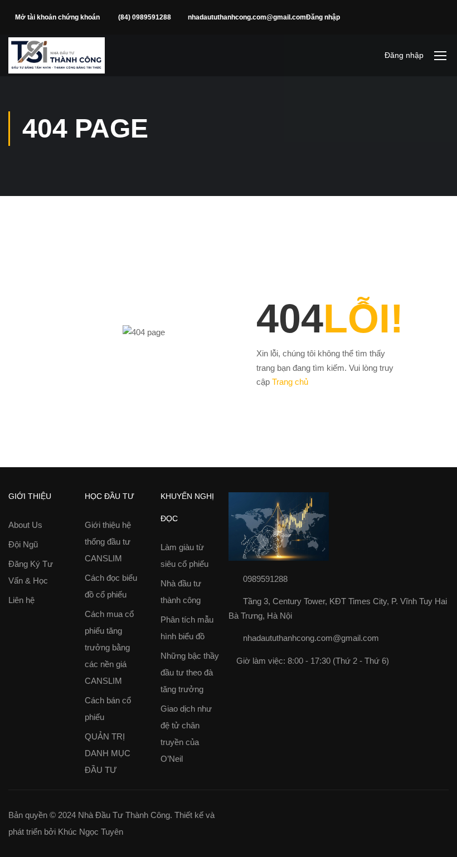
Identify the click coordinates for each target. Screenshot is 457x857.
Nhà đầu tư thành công (181, 592)
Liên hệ (21, 600)
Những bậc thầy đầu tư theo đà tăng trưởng (190, 672)
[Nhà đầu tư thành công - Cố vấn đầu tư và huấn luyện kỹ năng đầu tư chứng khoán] (56, 55)
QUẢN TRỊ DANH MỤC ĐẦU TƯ (107, 753)
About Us (25, 525)
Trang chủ (290, 381)
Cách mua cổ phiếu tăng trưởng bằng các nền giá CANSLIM (109, 647)
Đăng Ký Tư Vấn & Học (30, 572)
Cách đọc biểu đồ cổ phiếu (111, 586)
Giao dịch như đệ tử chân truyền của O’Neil (186, 733)
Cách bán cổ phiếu (108, 709)
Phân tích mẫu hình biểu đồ (187, 628)
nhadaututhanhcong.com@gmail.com (247, 17)
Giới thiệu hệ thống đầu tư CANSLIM (108, 541)
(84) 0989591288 (144, 17)
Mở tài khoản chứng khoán (58, 17)
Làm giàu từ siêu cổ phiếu (184, 555)
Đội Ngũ (23, 544)
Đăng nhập (323, 17)
